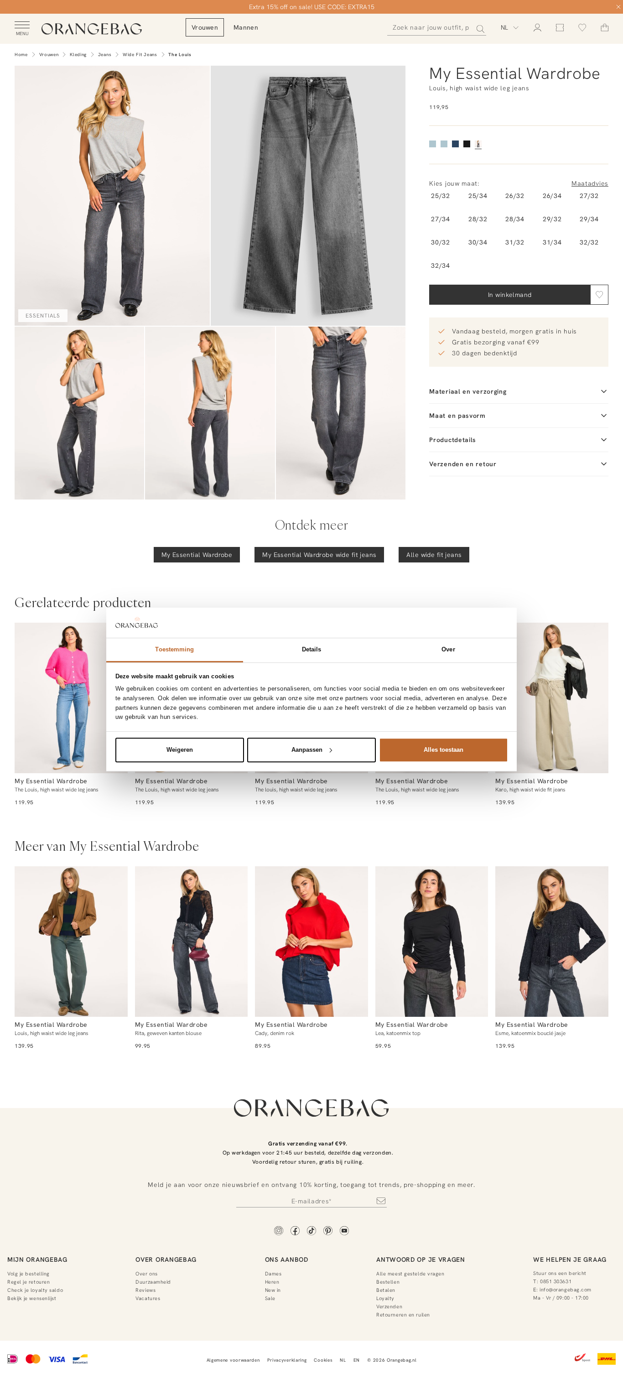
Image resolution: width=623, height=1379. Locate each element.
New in (273, 1290)
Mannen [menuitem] (246, 27)
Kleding (78, 54)
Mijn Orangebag (37, 1259)
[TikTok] (311, 1231)
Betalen (385, 1290)
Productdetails (452, 440)
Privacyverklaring (287, 1360)
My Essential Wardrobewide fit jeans (319, 555)
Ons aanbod (286, 1259)
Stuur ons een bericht (560, 1273)
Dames (273, 1273)
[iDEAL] (12, 1359)
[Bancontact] (80, 1359)
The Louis (179, 54)
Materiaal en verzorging (467, 391)
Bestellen (388, 1282)
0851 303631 (555, 1281)
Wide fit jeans (140, 54)
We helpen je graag (570, 1259)
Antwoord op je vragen (420, 1259)
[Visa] (56, 1360)
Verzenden (389, 1306)
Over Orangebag (166, 1259)
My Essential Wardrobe (197, 555)
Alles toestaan (443, 749)
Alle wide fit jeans (434, 555)
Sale (270, 1298)
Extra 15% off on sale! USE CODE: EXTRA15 (311, 7)
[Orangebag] (92, 29)
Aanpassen (306, 749)
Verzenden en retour (462, 464)
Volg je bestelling (28, 1273)
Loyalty (385, 1298)
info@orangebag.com (566, 1289)
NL (343, 1360)
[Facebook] (295, 1231)
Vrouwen (49, 54)
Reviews (145, 1290)
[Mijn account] (537, 27)
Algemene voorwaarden (233, 1360)
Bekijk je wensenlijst (32, 1298)
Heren (272, 1282)
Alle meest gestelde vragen (410, 1273)
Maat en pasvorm (457, 415)
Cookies (323, 1360)
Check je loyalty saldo (35, 1290)
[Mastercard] (33, 1359)
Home (21, 54)
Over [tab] (448, 649)
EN (356, 1360)
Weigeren (179, 749)
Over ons (146, 1273)
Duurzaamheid (153, 1282)
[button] (599, 295)
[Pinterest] (327, 1231)
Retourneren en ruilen (403, 1314)
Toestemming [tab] (174, 649)
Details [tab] (312, 649)
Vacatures (147, 1298)
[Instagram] (278, 1231)
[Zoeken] (477, 27)
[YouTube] (344, 1231)
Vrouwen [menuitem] (205, 27)
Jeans (105, 54)
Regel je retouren (28, 1282)
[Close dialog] (618, 6)
